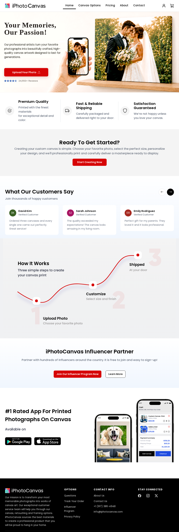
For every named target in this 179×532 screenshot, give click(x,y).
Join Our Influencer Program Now (77, 374)
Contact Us (100, 501)
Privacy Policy (72, 516)
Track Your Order (74, 501)
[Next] (170, 192)
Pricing (110, 5)
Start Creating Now (89, 162)
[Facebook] (139, 495)
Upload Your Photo (24, 72)
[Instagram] (147, 495)
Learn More (115, 374)
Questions (70, 495)
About (124, 5)
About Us (99, 495)
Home (69, 5)
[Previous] (162, 192)
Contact (139, 5)
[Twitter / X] (156, 495)
